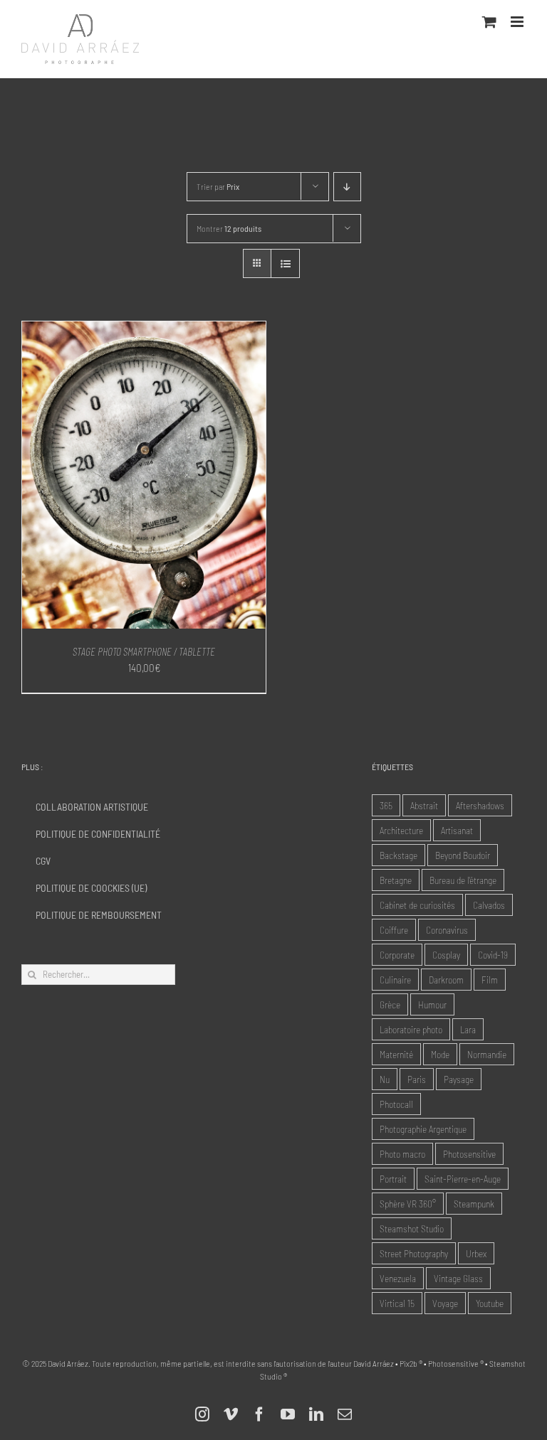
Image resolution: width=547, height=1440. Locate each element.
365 (386, 805)
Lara (468, 1029)
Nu (385, 1079)
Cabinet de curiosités (417, 905)
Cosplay (446, 955)
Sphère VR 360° (408, 1204)
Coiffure (394, 930)
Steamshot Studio (412, 1228)
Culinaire (395, 980)
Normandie (486, 1054)
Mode (440, 1054)
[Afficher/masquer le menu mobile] (518, 21)
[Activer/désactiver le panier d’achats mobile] (489, 21)
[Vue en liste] (285, 263)
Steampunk (474, 1204)
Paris (416, 1079)
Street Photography (414, 1253)
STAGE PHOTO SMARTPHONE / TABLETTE (144, 651)
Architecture (401, 830)
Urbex (476, 1253)
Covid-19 (493, 955)
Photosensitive (469, 1154)
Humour (432, 1004)
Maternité (396, 1054)
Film (489, 980)
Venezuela (398, 1278)
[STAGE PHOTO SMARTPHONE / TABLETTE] (144, 329)
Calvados (489, 905)
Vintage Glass (458, 1278)
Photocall (396, 1104)
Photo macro (402, 1154)
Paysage (459, 1079)
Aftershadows (480, 805)
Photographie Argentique (423, 1129)
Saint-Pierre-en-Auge (462, 1179)
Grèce (390, 1004)
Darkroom (446, 980)
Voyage (445, 1303)
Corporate (397, 955)
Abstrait (424, 805)
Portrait (393, 1179)
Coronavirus (447, 930)
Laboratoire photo (411, 1029)
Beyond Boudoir (462, 855)
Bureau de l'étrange (462, 880)
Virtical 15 (397, 1303)
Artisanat (457, 830)
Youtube (490, 1303)
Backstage (398, 855)
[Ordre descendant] (347, 186)
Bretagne (396, 880)
